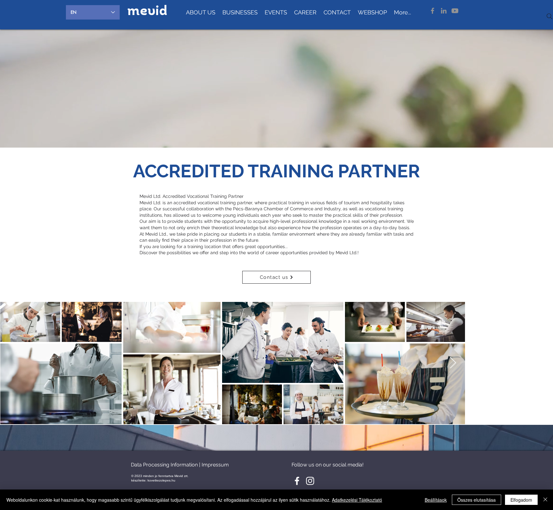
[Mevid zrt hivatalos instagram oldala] (310, 480)
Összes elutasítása (476, 500)
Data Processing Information (164, 465)
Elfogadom (521, 500)
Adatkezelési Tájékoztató (357, 500)
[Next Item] (542, 363)
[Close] (545, 500)
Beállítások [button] (436, 500)
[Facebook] (433, 11)
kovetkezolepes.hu (161, 480)
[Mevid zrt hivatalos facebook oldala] (297, 480)
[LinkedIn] (444, 11)
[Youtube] (455, 11)
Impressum (215, 465)
